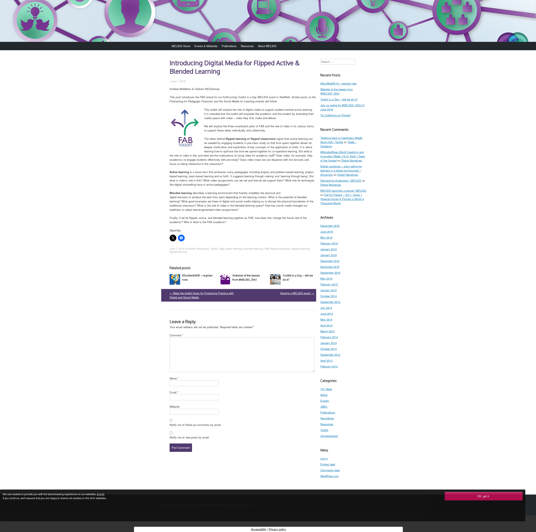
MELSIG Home (181, 46)
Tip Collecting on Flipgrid (335, 115)
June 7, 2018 (178, 81)
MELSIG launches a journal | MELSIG (343, 191)
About (323, 395)
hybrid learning (178, 251)
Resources (247, 46)
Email (174, 392)
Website (174, 407)
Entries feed (327, 464)
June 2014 (326, 314)
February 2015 (329, 284)
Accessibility (259, 529)
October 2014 (328, 296)
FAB (266, 248)
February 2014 (329, 337)
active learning (234, 248)
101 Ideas (326, 389)
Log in (324, 458)
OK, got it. (483, 496)
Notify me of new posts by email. (190, 437)
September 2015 (330, 273)
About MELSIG (267, 46)
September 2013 (330, 355)
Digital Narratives (351, 160)
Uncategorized (329, 436)
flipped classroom (280, 248)
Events (192, 248)
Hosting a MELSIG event (297, 293)
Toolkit (214, 248)
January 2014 (328, 343)
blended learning (253, 248)
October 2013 (328, 349)
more (100, 494)
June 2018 (326, 232)
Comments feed (330, 470)
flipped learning (300, 248)
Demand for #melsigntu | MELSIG (340, 180)
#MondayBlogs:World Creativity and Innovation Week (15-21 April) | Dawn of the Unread (342, 156)
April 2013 (326, 360)
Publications (229, 46)
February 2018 (329, 243)
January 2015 (328, 290)
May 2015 (326, 278)
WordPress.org (329, 476)
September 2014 (330, 302)
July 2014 (326, 308)
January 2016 (328, 255)
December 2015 (329, 261)
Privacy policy (277, 529)
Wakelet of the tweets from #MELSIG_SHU (336, 91)
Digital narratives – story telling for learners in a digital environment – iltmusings (341, 170)
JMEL (323, 407)
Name (174, 378)
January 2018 (328, 249)
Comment (176, 335)
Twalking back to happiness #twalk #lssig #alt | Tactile (341, 140)
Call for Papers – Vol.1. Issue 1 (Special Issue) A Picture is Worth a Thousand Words (342, 199)
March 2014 (327, 331)
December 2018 (329, 226)
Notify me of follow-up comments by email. (196, 425)
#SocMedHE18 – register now (338, 83)
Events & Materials (206, 46)
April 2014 (326, 325)
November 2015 (329, 267)
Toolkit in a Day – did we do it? (339, 99)
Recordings (327, 418)
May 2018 (326, 237)
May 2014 (326, 319)
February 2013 (329, 366)
